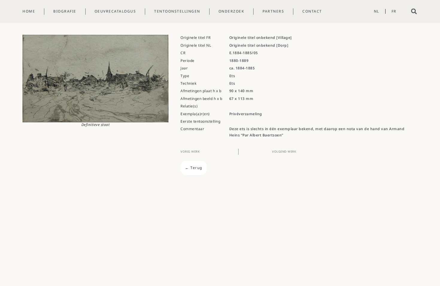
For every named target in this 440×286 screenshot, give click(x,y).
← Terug (193, 167)
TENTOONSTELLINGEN (177, 11)
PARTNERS (273, 11)
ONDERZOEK (232, 11)
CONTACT (312, 11)
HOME (28, 11)
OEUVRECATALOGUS (115, 11)
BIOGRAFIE (64, 11)
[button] (414, 11)
